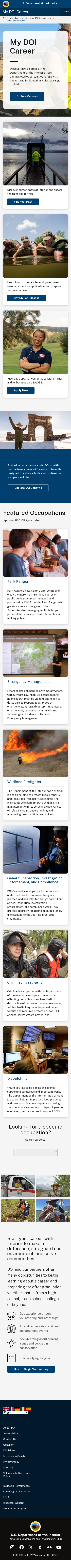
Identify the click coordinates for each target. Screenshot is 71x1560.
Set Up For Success (26, 298)
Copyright (8, 1444)
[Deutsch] (17, 1408)
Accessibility (10, 1433)
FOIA (6, 1497)
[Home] (6, 4)
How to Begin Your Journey (31, 1369)
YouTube (58, 1547)
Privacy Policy (11, 1461)
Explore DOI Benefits (28, 487)
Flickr (49, 1547)
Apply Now (21, 390)
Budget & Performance (16, 1485)
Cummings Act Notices (16, 1491)
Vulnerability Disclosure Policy (16, 1475)
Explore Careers (27, 96)
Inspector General (13, 1502)
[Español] (28, 1408)
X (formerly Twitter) (31, 1547)
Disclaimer (9, 1450)
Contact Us (9, 1439)
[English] (6, 1408)
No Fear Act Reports (15, 1508)
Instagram (12, 1547)
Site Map (8, 1467)
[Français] (12, 1408)
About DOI (9, 1427)
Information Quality (14, 1456)
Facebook (21, 1547)
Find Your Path (23, 201)
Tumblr (40, 1547)
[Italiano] (23, 1408)
